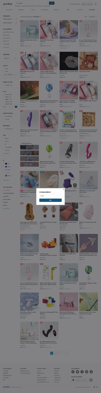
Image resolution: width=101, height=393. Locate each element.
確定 (50, 200)
